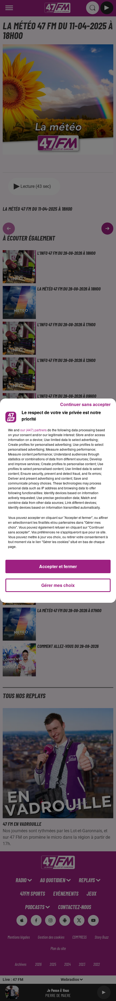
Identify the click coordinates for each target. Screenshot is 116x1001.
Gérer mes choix (58, 585)
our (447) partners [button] (33, 430)
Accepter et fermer (58, 566)
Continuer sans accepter (85, 404)
